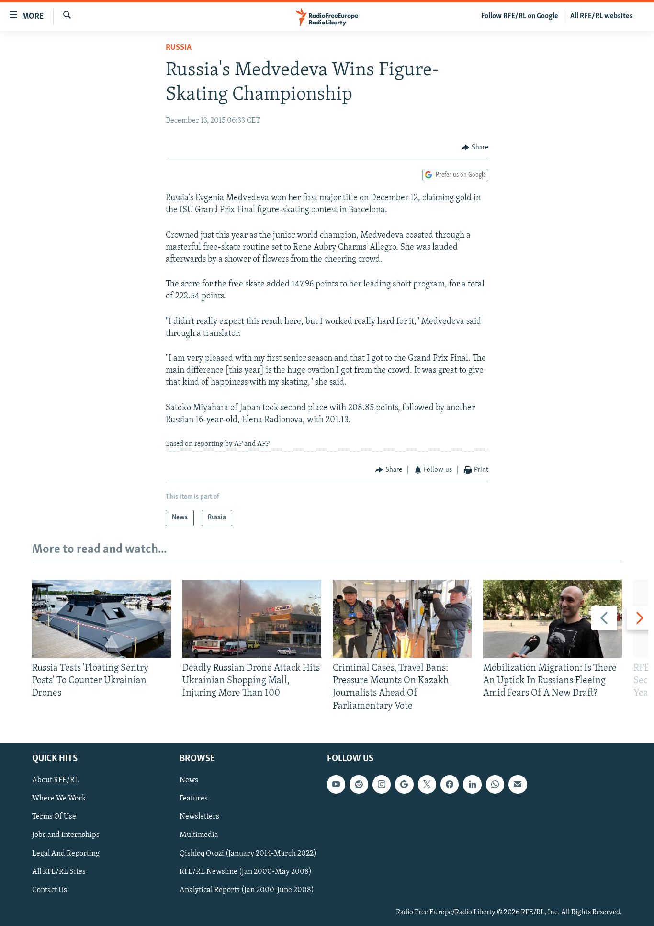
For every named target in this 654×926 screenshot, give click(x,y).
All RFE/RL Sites (59, 871)
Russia (179, 48)
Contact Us (49, 889)
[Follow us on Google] (404, 784)
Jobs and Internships (66, 835)
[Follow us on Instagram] (381, 784)
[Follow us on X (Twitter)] (427, 784)
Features (194, 798)
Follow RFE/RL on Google (519, 16)
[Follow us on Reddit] (359, 784)
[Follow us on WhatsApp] (495, 784)
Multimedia (199, 835)
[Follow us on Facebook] (449, 784)
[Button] (475, 147)
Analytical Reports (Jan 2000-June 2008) (247, 889)
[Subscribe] (517, 784)
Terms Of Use (54, 817)
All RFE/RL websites (601, 16)
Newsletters (199, 817)
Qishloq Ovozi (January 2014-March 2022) (248, 853)
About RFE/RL (55, 780)
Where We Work (59, 798)
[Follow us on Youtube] (336, 784)
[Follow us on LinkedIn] (472, 784)
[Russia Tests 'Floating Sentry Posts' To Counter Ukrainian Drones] (101, 619)
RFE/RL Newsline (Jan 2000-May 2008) (246, 871)
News (189, 780)
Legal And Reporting (66, 853)
